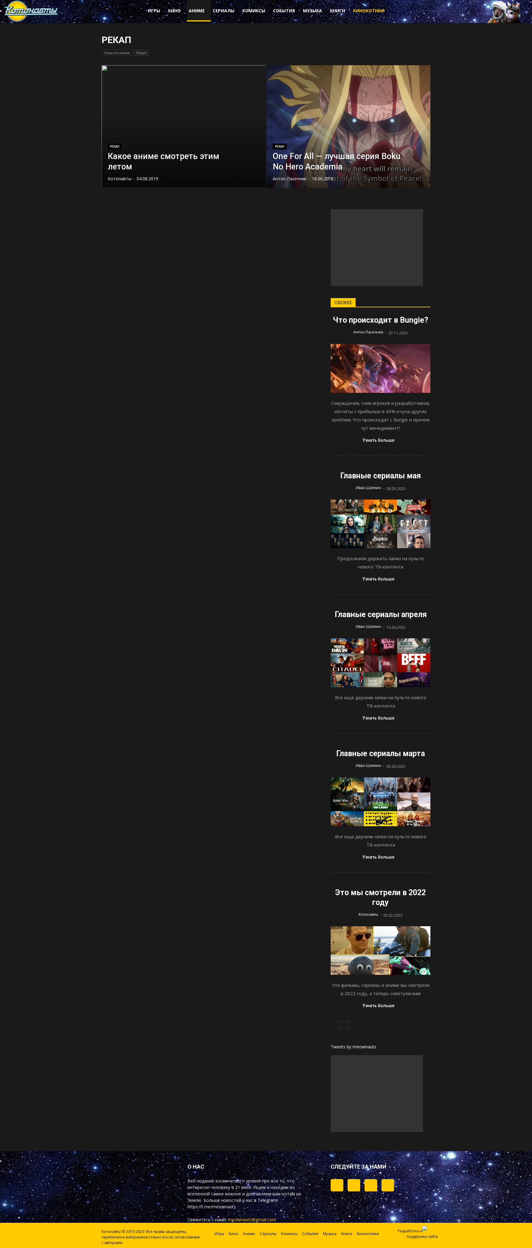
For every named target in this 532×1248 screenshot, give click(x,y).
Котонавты (119, 178)
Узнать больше (378, 440)
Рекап (141, 52)
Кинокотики (369, 11)
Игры (154, 11)
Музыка (312, 11)
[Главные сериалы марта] (380, 801)
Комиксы (253, 11)
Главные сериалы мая (380, 475)
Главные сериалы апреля (381, 614)
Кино (174, 11)
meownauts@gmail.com (252, 1219)
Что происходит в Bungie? (380, 320)
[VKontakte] (371, 1185)
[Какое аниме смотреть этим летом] (184, 126)
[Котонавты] (31, 21)
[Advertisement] (377, 247)
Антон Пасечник (290, 178)
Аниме (197, 11)
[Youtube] (387, 1185)
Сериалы (223, 11)
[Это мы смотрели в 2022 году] (380, 950)
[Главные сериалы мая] (380, 524)
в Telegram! (266, 1200)
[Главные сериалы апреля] (380, 662)
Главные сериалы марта (380, 753)
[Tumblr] (337, 1185)
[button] (413, 11)
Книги (337, 11)
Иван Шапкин (368, 487)
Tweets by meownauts (353, 1047)
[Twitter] (354, 1185)
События (284, 11)
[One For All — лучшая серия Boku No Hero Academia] (349, 126)
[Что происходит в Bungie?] (380, 368)
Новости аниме (117, 52)
